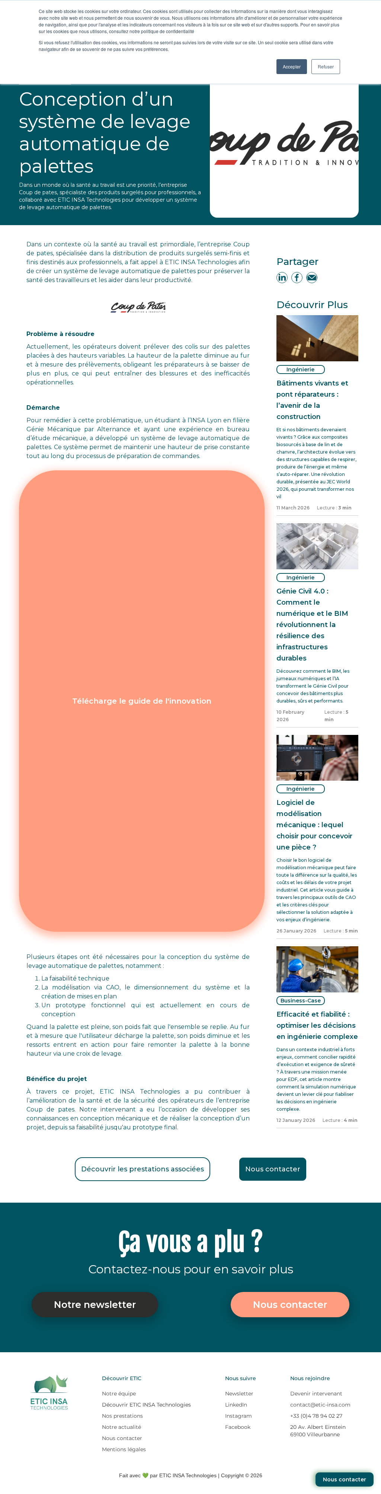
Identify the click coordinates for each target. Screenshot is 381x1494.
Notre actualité (121, 1427)
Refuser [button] (326, 66)
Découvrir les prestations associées (142, 1169)
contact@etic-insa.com (320, 1404)
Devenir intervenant (316, 1393)
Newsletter (239, 1393)
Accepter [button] (292, 66)
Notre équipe (119, 1393)
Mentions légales (124, 1449)
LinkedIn (236, 1404)
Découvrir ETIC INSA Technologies (146, 1404)
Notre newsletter (95, 1304)
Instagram (238, 1416)
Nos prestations (122, 1416)
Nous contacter (272, 1169)
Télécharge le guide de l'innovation (141, 701)
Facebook (237, 1427)
